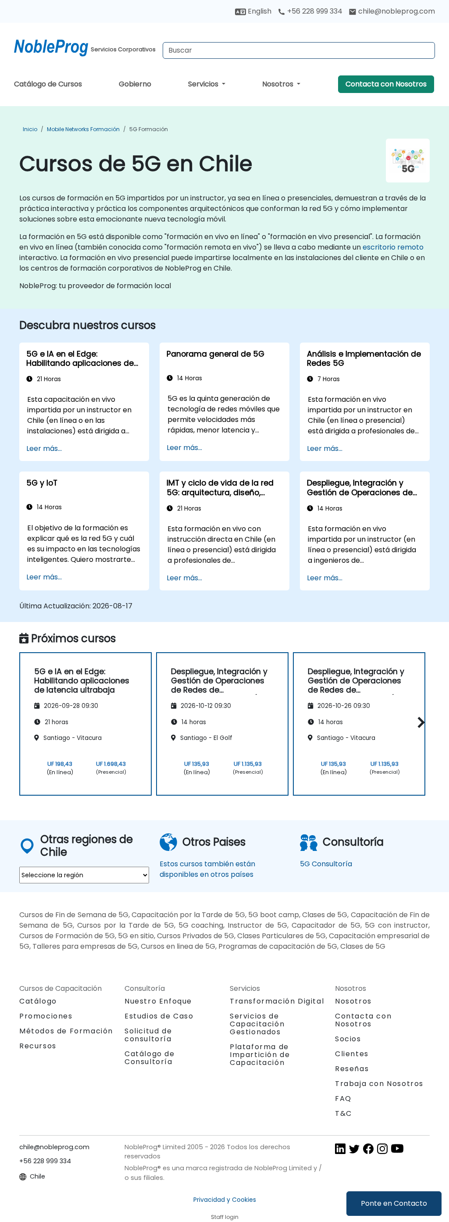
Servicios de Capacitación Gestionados (257, 1024)
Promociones (46, 1016)
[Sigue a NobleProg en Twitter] (354, 1148)
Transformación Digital (277, 1001)
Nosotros (278, 84)
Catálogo (38, 1001)
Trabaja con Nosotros (379, 1084)
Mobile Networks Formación (83, 129)
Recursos (38, 1046)
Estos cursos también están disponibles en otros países (207, 869)
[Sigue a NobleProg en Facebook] (368, 1148)
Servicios (204, 84)
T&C (343, 1113)
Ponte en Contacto (394, 1203)
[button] (418, 722)
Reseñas (352, 1069)
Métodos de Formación (66, 1031)
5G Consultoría (326, 864)
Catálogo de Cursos (48, 84)
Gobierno (135, 84)
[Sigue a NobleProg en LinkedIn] (340, 1148)
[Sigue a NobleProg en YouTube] (397, 1148)
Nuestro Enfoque (158, 1001)
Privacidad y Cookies (224, 1199)
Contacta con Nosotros (386, 84)
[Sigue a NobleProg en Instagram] (382, 1148)
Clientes (352, 1054)
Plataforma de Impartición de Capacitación (260, 1055)
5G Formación (148, 129)
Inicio (30, 129)
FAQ (343, 1098)
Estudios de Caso (159, 1016)
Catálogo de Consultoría (150, 1058)
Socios (348, 1039)
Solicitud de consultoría (148, 1035)
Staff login (225, 1217)
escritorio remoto (393, 247)
